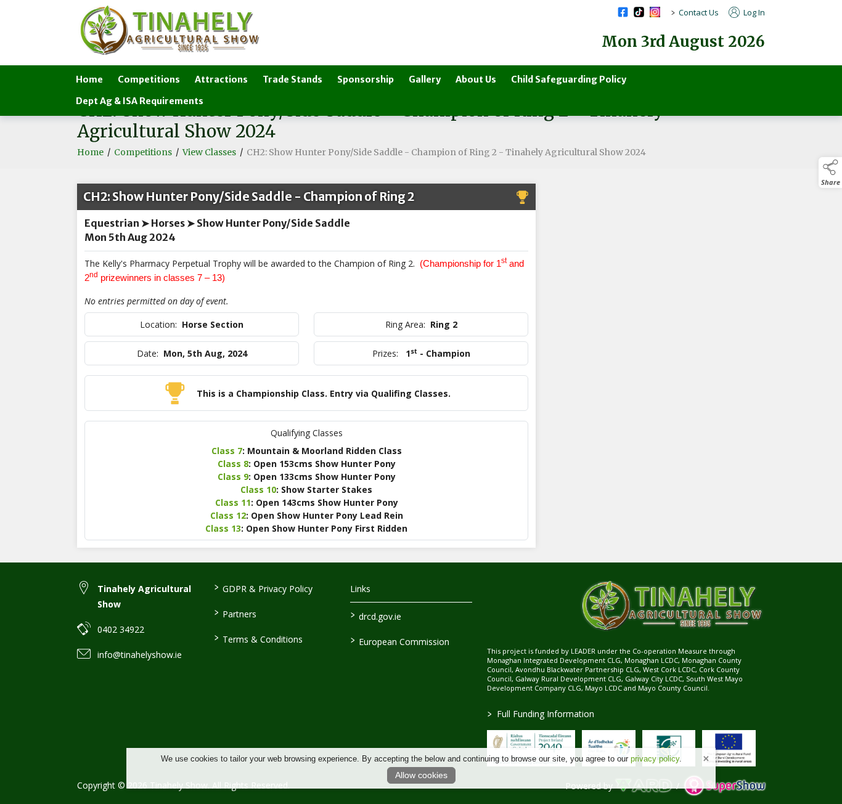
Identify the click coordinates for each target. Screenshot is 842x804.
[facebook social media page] (623, 12)
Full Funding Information (541, 714)
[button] (830, 172)
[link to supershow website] (724, 786)
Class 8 (233, 463)
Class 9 (233, 476)
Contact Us (699, 12)
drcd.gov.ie (376, 615)
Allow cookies (421, 775)
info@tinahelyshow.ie (139, 654)
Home (89, 79)
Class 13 (223, 528)
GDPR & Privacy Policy (263, 588)
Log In (753, 12)
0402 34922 (120, 629)
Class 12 (228, 515)
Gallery (425, 79)
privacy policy (655, 758)
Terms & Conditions (258, 638)
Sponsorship (365, 79)
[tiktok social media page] (639, 12)
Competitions (149, 79)
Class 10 (258, 489)
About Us (476, 79)
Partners (235, 613)
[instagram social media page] (655, 12)
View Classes (209, 152)
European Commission (400, 641)
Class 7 (226, 451)
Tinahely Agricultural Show (144, 596)
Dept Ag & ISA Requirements (139, 101)
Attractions (221, 79)
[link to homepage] (169, 30)
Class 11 (233, 502)
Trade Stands (292, 79)
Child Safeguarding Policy (568, 79)
